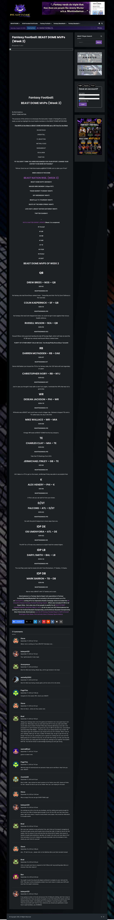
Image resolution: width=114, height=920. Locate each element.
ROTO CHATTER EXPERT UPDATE (34, 222)
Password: (82, 97)
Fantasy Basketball (59, 23)
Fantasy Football (45, 23)
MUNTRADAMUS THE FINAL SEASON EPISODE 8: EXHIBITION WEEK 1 (56, 28)
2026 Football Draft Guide (30, 23)
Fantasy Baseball (73, 23)
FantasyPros (19, 600)
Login (80, 85)
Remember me (84, 101)
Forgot (93, 85)
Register (86, 85)
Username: (82, 93)
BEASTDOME (15, 23)
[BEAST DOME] (20, 10)
